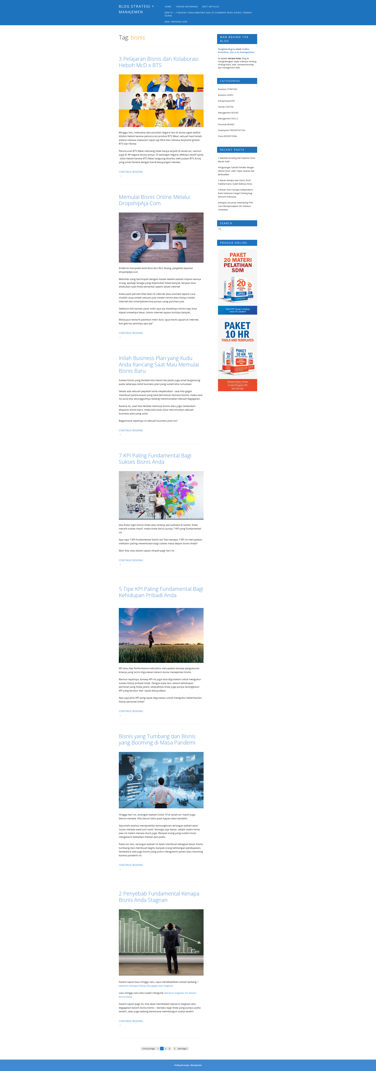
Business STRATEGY (227, 89)
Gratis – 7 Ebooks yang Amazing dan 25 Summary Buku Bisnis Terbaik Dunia (208, 14)
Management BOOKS (228, 112)
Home (168, 6)
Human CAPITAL (226, 106)
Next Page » (182, 1049)
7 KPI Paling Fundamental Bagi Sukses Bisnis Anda (155, 458)
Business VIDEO (225, 95)
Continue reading (131, 173)
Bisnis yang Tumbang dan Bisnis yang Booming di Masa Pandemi (157, 739)
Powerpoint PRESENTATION (231, 130)
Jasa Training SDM (176, 21)
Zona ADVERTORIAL (227, 136)
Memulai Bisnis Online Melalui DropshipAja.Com (154, 200)
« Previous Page (148, 1049)
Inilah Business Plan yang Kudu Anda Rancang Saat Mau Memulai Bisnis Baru (159, 364)
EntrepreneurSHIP (226, 100)
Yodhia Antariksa (187, 6)
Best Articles (210, 6)
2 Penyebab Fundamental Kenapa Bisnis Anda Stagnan (159, 896)
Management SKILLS (228, 118)
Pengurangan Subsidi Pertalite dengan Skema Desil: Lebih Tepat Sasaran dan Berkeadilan (236, 171)
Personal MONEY (226, 124)
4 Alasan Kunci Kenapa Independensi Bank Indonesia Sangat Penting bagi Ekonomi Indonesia (235, 193)
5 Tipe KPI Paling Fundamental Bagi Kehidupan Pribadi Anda (161, 592)
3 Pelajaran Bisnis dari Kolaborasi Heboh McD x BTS (159, 62)
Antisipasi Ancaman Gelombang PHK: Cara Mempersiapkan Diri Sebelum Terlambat (235, 206)
